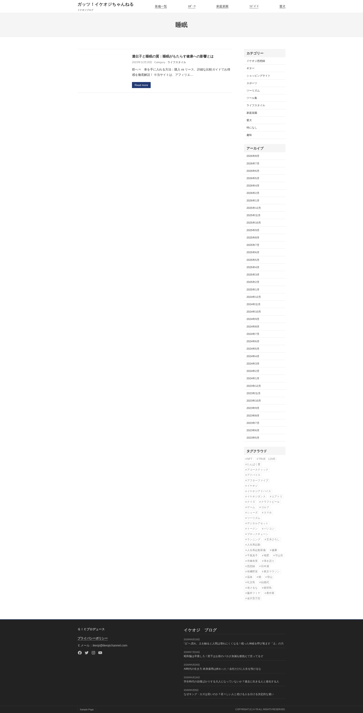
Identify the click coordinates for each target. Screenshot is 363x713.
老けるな (252, 587)
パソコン (269, 528)
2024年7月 (253, 333)
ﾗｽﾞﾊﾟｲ (253, 6)
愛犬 (282, 6)
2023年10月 (254, 400)
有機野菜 (252, 571)
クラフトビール (270, 501)
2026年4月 (253, 185)
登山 (269, 577)
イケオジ (252, 485)
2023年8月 (253, 415)
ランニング (253, 539)
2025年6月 (253, 252)
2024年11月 (254, 304)
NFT (249, 459)
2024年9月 (253, 319)
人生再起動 (253, 544)
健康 (274, 550)
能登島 (268, 587)
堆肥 (266, 555)
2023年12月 (254, 385)
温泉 (249, 577)
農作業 (270, 593)
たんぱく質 (253, 464)
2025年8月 (253, 237)
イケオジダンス (256, 496)
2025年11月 (254, 215)
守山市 (279, 555)
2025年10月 (254, 222)
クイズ (251, 501)
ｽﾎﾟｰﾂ (191, 6)
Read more (141, 85)
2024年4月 (253, 356)
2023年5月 (253, 437)
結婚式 (265, 582)
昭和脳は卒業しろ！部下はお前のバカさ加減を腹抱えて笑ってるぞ (223, 656)
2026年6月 (253, 170)
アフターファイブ (257, 480)
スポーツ (252, 83)
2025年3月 (253, 274)
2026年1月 (253, 200)
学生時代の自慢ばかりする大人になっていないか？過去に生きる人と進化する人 (231, 681)
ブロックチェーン (257, 534)
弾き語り (269, 561)
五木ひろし (273, 539)
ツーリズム (253, 90)
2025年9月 (253, 230)
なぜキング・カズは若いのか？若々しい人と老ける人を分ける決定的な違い (229, 694)
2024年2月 (253, 370)
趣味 (249, 134)
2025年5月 (253, 259)
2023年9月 (253, 408)
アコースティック (257, 469)
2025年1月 (253, 289)
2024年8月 (253, 326)
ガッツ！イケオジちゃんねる (106, 4)
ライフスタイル (177, 62)
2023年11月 (254, 393)
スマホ (268, 512)
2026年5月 (253, 178)
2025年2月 (253, 281)
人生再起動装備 (256, 550)
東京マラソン (272, 571)
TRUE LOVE (266, 459)
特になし (252, 127)
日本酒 (265, 566)
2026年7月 (253, 163)
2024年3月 (253, 363)
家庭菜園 (222, 6)
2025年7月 (253, 244)
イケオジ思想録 (256, 60)
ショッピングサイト (258, 75)
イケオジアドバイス (259, 491)
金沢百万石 (253, 598)
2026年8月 (253, 155)
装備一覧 (161, 6)
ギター (250, 68)
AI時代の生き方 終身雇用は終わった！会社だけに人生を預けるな (222, 668)
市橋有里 (252, 561)
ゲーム (251, 507)
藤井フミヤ (253, 593)
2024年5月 (253, 348)
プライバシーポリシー (93, 638)
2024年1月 (253, 378)
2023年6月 (253, 430)
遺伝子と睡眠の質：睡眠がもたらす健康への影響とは (174, 56)
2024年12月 (254, 296)
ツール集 (252, 97)
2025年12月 (254, 207)
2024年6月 (253, 341)
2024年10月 (254, 311)
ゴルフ (265, 507)
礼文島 (251, 582)
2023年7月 (253, 422)
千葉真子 (252, 555)
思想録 (251, 566)
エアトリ (277, 496)
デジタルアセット (257, 523)
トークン (252, 528)
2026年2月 (253, 192)
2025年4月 (253, 267)
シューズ (252, 512)
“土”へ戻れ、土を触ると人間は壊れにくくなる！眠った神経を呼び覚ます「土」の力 (234, 643)
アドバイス (253, 475)
